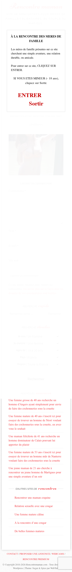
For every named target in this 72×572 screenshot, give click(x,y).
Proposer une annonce (35, 553)
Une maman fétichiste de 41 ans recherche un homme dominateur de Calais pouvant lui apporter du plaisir (34, 440)
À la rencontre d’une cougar (30, 523)
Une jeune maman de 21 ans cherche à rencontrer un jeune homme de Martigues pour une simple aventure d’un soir (35, 472)
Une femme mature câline (29, 514)
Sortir (36, 103)
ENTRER (29, 95)
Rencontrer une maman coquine (32, 497)
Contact (12, 553)
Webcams (58, 553)
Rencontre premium (36, 559)
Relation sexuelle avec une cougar (34, 506)
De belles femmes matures (29, 531)
